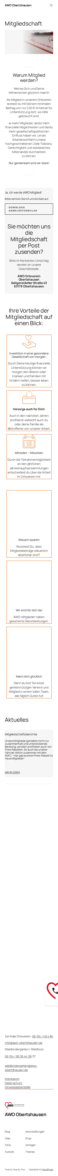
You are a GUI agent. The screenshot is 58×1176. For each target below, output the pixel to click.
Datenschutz (13, 1083)
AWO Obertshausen (18, 5)
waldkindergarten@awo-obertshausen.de (21, 1068)
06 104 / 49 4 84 (42, 1036)
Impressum (12, 1079)
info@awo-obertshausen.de (23, 1043)
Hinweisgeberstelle (17, 1087)
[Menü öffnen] (51, 5)
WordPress (47, 1169)
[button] (29, 209)
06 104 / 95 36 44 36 (18, 1056)
